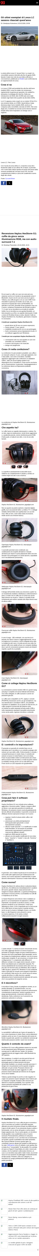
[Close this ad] (37, 1250)
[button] (19, 125)
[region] (19, 12)
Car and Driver (10, 178)
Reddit (22, 79)
